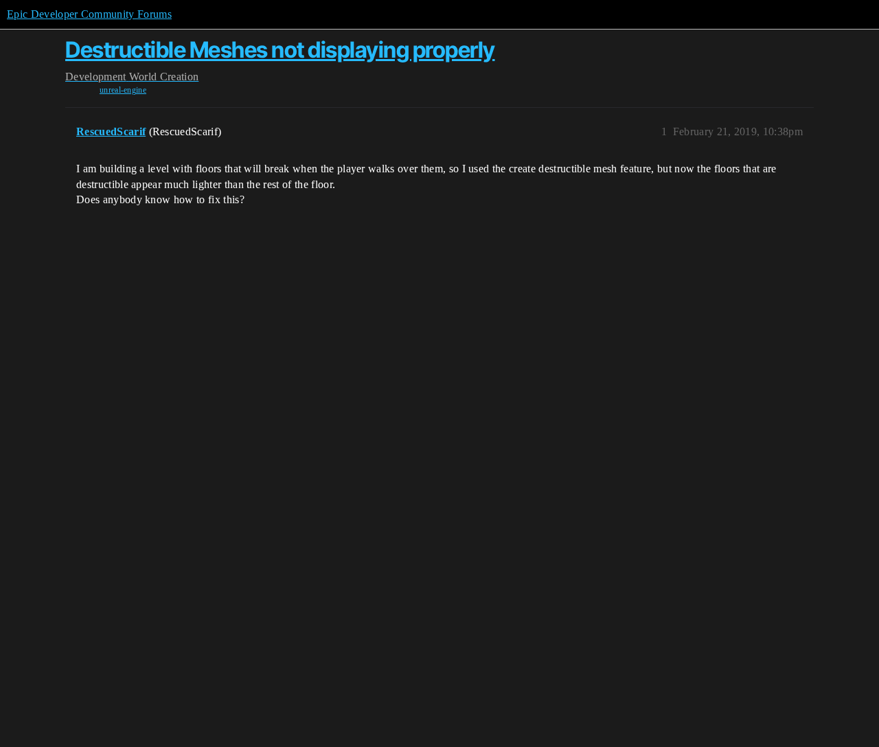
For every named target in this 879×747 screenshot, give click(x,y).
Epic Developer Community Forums (89, 14)
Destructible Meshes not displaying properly (280, 49)
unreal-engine (123, 90)
